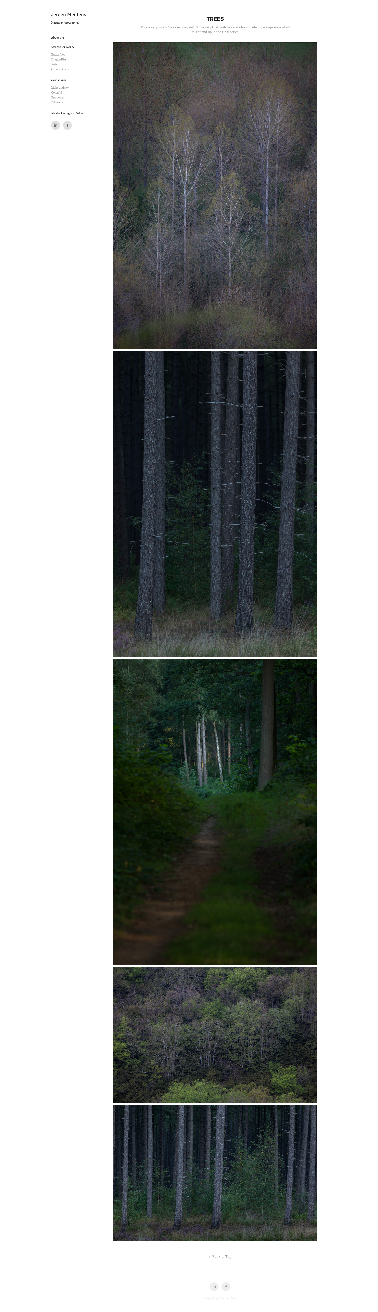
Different (57, 102)
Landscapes (58, 80)
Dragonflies (58, 59)
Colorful (56, 92)
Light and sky (60, 87)
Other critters (60, 69)
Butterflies (58, 54)
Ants (54, 64)
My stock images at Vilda (67, 113)
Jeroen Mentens (68, 15)
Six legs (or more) (62, 47)
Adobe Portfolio (227, 1298)
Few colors (58, 97)
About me (57, 37)
